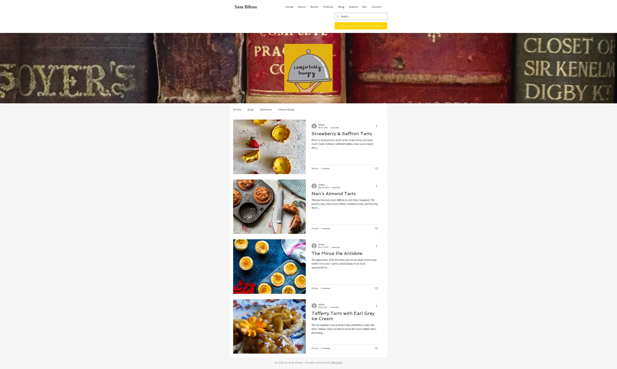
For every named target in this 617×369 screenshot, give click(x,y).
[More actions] (378, 126)
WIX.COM (336, 362)
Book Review (266, 109)
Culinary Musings (286, 109)
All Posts (237, 109)
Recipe (251, 109)
